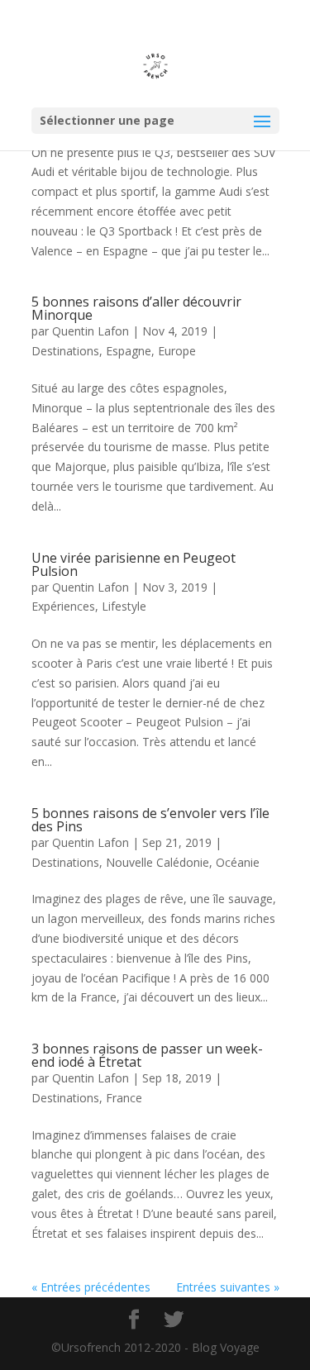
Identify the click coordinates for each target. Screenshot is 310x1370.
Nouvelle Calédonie (157, 862)
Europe (177, 351)
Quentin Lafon (90, 331)
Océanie (238, 862)
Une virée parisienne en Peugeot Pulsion (133, 564)
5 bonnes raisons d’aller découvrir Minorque (136, 308)
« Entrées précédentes (90, 1287)
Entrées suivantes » (227, 1287)
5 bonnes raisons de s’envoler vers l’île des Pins (150, 819)
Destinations (65, 351)
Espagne (128, 351)
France (124, 1098)
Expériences (63, 606)
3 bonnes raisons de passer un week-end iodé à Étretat (147, 1055)
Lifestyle (124, 606)
